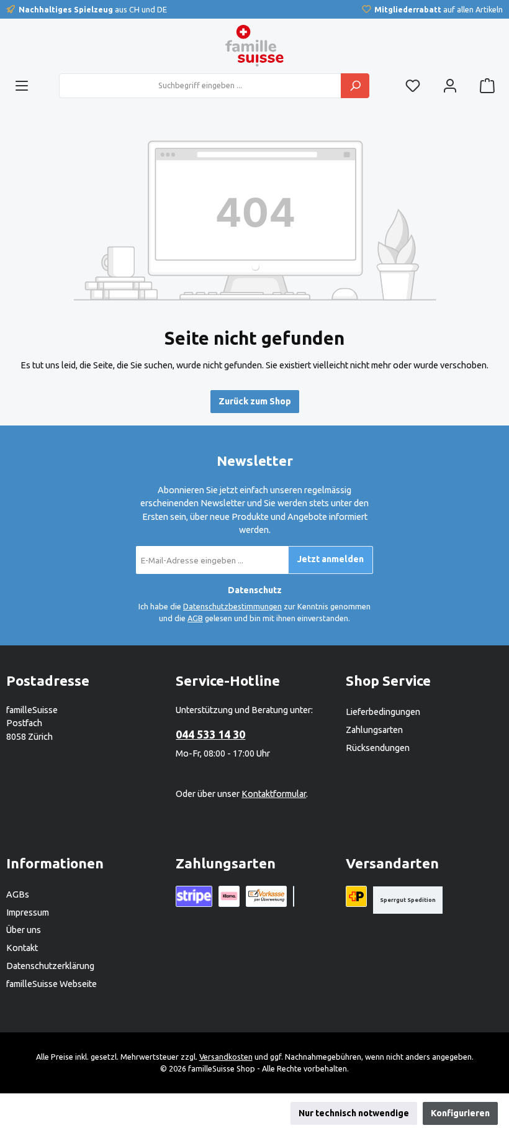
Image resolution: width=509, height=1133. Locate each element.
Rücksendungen (378, 748)
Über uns (23, 930)
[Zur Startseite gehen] (254, 45)
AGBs (17, 894)
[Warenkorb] (487, 85)
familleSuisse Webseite (51, 984)
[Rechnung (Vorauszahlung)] (266, 896)
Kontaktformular (273, 794)
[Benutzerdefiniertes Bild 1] (293, 896)
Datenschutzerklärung (50, 966)
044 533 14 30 (210, 734)
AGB (195, 618)
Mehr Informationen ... (117, 1119)
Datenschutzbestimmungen (232, 606)
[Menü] (21, 85)
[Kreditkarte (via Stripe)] (194, 896)
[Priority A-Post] (356, 896)
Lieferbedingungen (383, 712)
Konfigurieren (460, 1113)
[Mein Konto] (450, 85)
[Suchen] (355, 85)
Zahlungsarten (374, 730)
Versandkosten (226, 1056)
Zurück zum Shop (254, 401)
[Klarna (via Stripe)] (229, 896)
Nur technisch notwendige (354, 1113)
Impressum (27, 912)
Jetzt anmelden (330, 559)
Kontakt (22, 948)
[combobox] (200, 85)
